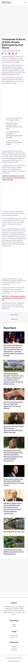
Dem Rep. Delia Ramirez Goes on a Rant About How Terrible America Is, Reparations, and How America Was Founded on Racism (14, 351)
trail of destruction (12, 60)
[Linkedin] (13, 53)
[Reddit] (16, 53)
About (14, 624)
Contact (14, 626)
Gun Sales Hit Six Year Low (14, 532)
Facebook (14, 646)
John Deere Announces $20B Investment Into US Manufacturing (14, 552)
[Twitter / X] (6, 53)
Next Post (14, 319)
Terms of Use (14, 637)
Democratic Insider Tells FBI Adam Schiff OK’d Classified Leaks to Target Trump (14, 482)
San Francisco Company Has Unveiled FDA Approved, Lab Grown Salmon (13, 405)
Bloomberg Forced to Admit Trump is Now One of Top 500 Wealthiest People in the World (13, 177)
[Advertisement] (14, 21)
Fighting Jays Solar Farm (8, 74)
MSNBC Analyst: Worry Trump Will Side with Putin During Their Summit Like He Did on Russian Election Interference (13, 508)
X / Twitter (14, 648)
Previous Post (14, 314)
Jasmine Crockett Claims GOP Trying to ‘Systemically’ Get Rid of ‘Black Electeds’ (14, 429)
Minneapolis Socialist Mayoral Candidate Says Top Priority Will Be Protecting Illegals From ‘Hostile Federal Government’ (13, 456)
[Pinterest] (9, 53)
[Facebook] (2, 53)
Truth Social (14, 650)
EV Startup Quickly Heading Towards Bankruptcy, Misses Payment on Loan (13, 298)
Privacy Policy (14, 635)
